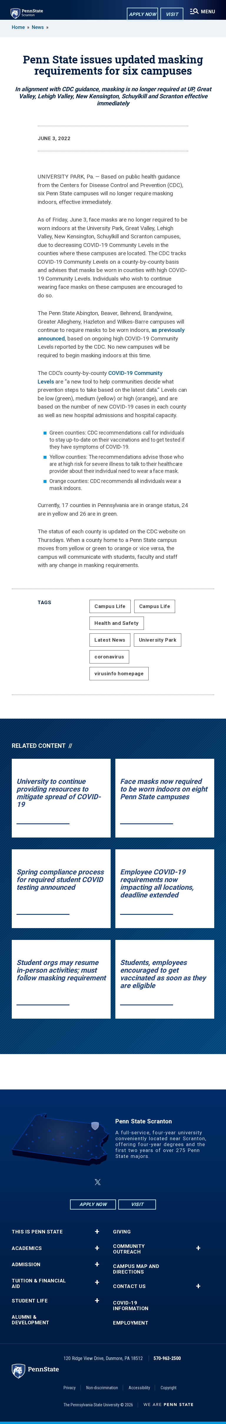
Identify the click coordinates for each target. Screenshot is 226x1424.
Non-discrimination (102, 1387)
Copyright (169, 1387)
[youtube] (127, 1182)
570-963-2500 (167, 1358)
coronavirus (109, 657)
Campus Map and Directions (136, 1269)
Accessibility (139, 1387)
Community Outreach (129, 1249)
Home (18, 27)
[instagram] (142, 1182)
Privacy (70, 1387)
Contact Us (129, 1286)
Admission (26, 1264)
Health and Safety (116, 623)
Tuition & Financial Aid (39, 1283)
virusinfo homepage (119, 673)
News (38, 27)
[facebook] (83, 1182)
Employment (130, 1323)
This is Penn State (37, 1232)
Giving (122, 1232)
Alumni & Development (30, 1319)
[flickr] (112, 1182)
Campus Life (110, 606)
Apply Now (142, 14)
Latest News (109, 640)
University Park (158, 640)
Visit (172, 14)
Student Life (30, 1301)
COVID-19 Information (131, 1305)
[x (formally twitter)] (98, 1182)
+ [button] (97, 1231)
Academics (27, 1248)
